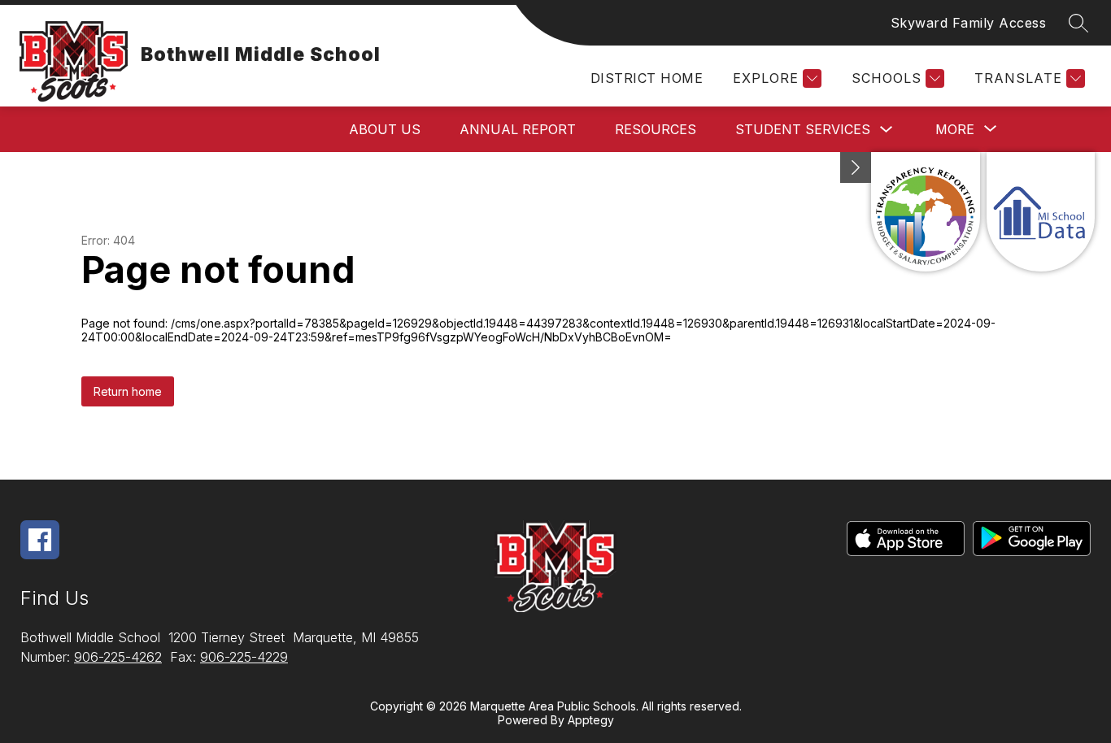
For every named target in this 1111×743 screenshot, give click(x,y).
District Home (646, 78)
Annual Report (518, 129)
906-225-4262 (118, 657)
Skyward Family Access (969, 23)
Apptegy (591, 720)
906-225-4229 (244, 657)
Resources (655, 129)
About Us (384, 129)
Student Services (802, 129)
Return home (128, 391)
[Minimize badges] (855, 167)
